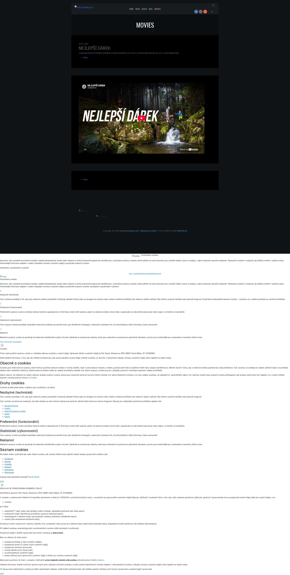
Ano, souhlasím (135, 274)
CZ (212, 11)
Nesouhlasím (147, 274)
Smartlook (9, 470)
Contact (157, 9)
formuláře (32, 378)
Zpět (2, 481)
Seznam (8, 467)
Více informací (6, 342)
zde (269, 375)
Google (8, 461)
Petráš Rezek (33, 477)
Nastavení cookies (148, 231)
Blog (150, 9)
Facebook (9, 459)
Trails (137, 9)
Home (131, 9)
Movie (85, 57)
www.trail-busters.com (129, 231)
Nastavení (157, 274)
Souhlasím (17, 342)
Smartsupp (9, 472)
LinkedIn (8, 464)
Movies (144, 9)
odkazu (101, 560)
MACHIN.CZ (182, 231)
